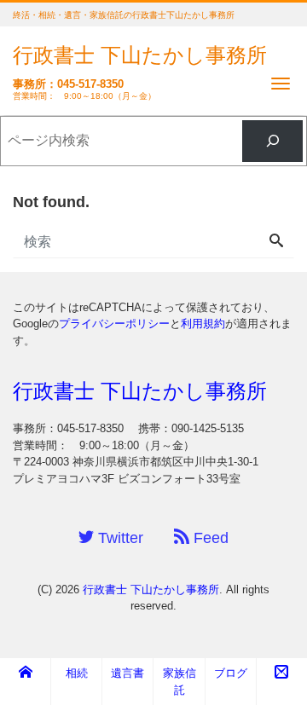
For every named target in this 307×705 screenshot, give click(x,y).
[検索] (272, 141)
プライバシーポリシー (114, 323)
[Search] (276, 242)
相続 (77, 673)
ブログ (230, 673)
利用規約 (203, 323)
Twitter (118, 537)
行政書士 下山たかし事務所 (140, 54)
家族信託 (179, 681)
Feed (209, 537)
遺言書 (127, 673)
